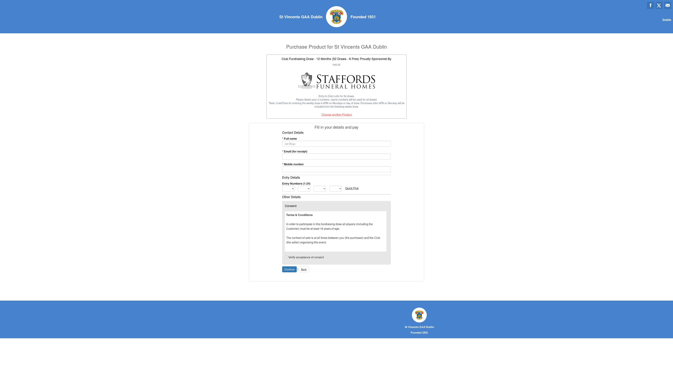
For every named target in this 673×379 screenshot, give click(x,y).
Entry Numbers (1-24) (296, 183)
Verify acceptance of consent (306, 257)
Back (304, 269)
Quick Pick (352, 188)
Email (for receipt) (294, 151)
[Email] (667, 5)
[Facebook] (650, 5)
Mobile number (293, 164)
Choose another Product (336, 114)
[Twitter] (659, 5)
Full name (289, 139)
